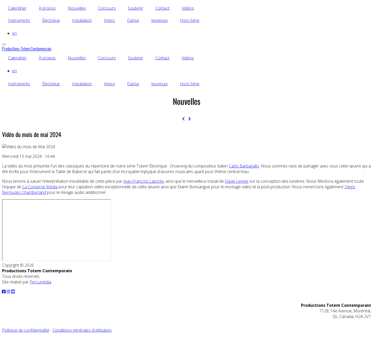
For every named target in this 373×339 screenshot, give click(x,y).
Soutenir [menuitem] (135, 8)
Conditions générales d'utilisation (82, 330)
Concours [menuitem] (107, 8)
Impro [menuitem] (109, 20)
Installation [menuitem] (82, 20)
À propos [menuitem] (47, 8)
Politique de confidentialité (25, 330)
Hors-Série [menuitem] (189, 20)
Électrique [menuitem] (51, 20)
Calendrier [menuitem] (17, 8)
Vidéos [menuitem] (188, 8)
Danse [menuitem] (133, 20)
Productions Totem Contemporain (26, 49)
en (14, 33)
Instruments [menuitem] (19, 20)
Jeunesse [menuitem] (159, 20)
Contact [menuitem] (162, 8)
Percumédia (40, 282)
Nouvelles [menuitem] (77, 8)
